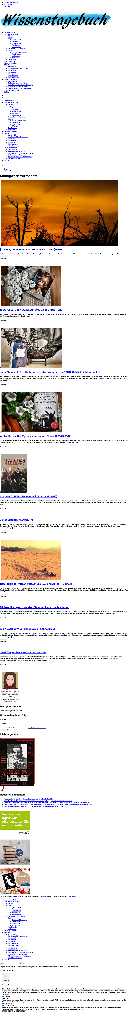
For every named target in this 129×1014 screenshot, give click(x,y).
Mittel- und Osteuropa (19, 52)
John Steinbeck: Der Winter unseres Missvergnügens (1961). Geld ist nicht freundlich (50, 372)
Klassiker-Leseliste (10, 63)
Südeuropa (16, 56)
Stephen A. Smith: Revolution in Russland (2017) (28, 496)
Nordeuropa (16, 54)
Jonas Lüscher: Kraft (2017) (16, 519)
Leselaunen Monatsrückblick (18, 68)
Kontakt (7, 6)
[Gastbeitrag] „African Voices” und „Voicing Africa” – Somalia (36, 583)
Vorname (3, 719)
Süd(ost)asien (16, 43)
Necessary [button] (5, 994)
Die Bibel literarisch (15, 90)
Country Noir (12, 81)
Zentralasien (16, 47)
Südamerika (12, 61)
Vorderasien (16, 45)
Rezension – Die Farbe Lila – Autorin (17, 802)
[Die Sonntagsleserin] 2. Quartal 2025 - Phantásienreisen (23, 804)
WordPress (72, 896)
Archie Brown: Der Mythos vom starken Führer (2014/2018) (35, 436)
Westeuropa (16, 57)
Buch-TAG (12, 70)
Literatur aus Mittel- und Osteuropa (20, 85)
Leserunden (12, 72)
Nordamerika (12, 59)
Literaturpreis (13, 76)
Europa (10, 50)
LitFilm (6, 92)
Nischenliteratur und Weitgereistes (20, 88)
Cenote (46, 896)
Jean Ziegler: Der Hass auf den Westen (23, 652)
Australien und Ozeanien (16, 48)
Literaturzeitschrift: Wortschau (61, 801)
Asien (10, 38)
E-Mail (3, 724)
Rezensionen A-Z (10, 32)
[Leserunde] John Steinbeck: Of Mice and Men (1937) (31, 309)
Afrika (10, 36)
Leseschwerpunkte (10, 79)
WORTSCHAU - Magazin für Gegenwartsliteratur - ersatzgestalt (26, 801)
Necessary (7, 996)
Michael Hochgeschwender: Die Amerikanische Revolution (34, 607)
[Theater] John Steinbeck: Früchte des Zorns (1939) (31, 249)
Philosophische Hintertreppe (17, 86)
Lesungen (11, 74)
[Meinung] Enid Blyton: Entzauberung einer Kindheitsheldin (32, 799)
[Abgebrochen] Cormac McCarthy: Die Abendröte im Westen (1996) (68, 804)
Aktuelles (7, 65)
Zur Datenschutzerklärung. (37, 728)
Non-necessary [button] (7, 1003)
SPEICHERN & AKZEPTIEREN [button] (14, 1011)
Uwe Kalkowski (9, 806)
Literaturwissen (13, 77)
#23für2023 (12, 67)
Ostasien (15, 41)
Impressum (8, 4)
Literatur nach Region (11, 34)
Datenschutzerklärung (11, 2)
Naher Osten (16, 39)
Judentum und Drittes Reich (18, 83)
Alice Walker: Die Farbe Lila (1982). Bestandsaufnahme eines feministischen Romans (61, 802)
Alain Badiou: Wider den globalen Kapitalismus (27, 628)
